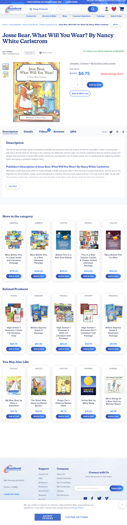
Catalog (60, 490)
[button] (106, 8)
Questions (43, 482)
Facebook (123, 132)
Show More (13, 186)
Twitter (111, 132)
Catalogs (101, 16)
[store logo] (13, 9)
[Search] (93, 9)
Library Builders (15, 24)
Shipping (42, 495)
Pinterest (117, 132)
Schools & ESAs (49, 16)
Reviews (59, 131)
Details (28, 131)
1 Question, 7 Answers (79, 63)
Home (4, 24)
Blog (65, 16)
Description (10, 131)
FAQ (40, 478)
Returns (42, 499)
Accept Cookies (47, 517)
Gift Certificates (63, 486)
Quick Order (116, 16)
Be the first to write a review (103, 63)
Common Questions (82, 16)
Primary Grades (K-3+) (48, 24)
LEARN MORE (72, 2)
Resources (43, 486)
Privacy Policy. (77, 507)
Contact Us (31, 16)
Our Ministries (63, 495)
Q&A (73, 131)
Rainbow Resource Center (12, 470)
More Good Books (30, 24)
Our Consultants (64, 482)
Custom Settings (76, 517)
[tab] (116, 24)
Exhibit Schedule (64, 478)
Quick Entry (44, 490)
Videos (43, 131)
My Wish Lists (113, 9)
